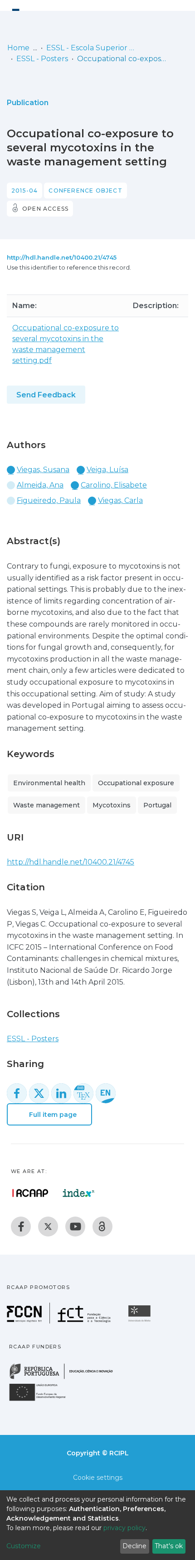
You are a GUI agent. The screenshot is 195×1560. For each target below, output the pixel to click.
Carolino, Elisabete (114, 485)
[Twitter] (48, 1226)
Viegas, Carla (120, 500)
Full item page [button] (52, 1115)
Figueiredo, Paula (49, 500)
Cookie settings (97, 1477)
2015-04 (24, 190)
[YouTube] (75, 1226)
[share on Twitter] (39, 1093)
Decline (134, 1546)
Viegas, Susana (43, 469)
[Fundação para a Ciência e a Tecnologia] (60, 1321)
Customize (23, 1546)
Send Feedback (46, 395)
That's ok (169, 1546)
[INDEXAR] (79, 1193)
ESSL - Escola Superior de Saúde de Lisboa (91, 47)
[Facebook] (21, 1226)
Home (18, 47)
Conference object (85, 190)
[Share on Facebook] (17, 1093)
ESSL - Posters (42, 58)
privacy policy (124, 1528)
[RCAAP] (102, 1226)
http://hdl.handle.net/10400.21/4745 (62, 257)
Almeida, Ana (40, 485)
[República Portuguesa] (65, 1378)
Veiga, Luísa (107, 469)
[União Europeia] (42, 1400)
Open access (45, 208)
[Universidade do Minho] (140, 1321)
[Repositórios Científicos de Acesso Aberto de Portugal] (30, 1193)
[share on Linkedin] (61, 1093)
